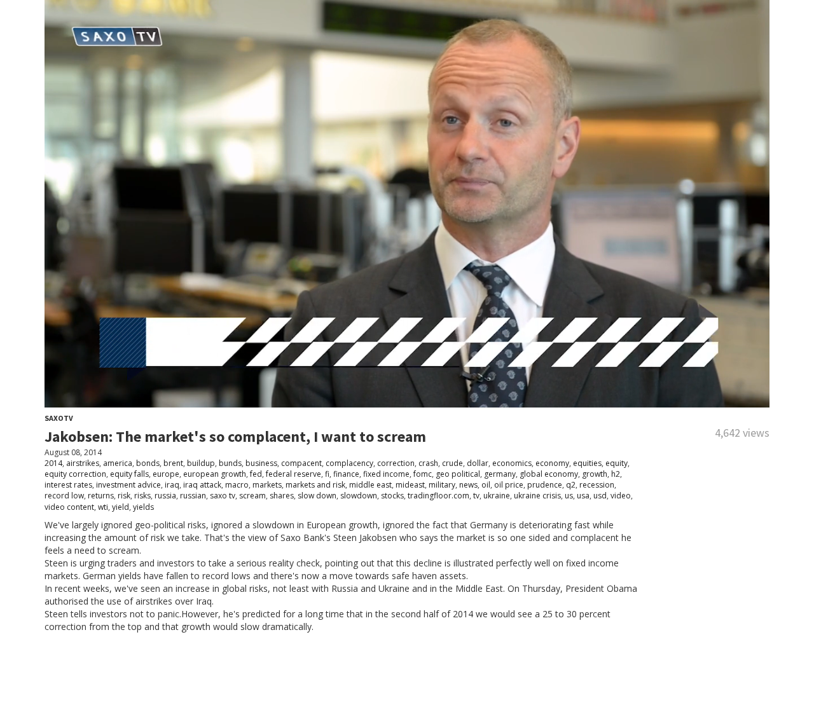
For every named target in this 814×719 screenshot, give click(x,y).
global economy (549, 474)
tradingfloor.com (438, 495)
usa (583, 495)
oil (485, 484)
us (569, 495)
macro (237, 484)
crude (452, 463)
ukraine (496, 495)
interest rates (68, 484)
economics (512, 463)
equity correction (75, 474)
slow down (317, 495)
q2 (571, 484)
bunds (230, 463)
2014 (53, 463)
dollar (477, 463)
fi (327, 474)
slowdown (358, 495)
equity (616, 463)
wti (103, 507)
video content (69, 507)
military (442, 484)
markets (267, 484)
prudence (544, 484)
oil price (508, 484)
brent (173, 463)
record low (64, 495)
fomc (422, 474)
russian (193, 495)
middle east (370, 484)
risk (124, 495)
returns (101, 495)
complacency (349, 463)
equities (587, 463)
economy (552, 463)
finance (346, 474)
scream (252, 495)
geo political (458, 474)
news (468, 484)
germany (500, 474)
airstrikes (82, 463)
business (261, 463)
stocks (392, 495)
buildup (201, 463)
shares (282, 495)
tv (476, 495)
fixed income (386, 474)
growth (594, 474)
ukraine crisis (537, 495)
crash (428, 463)
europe (166, 474)
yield (120, 507)
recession (596, 484)
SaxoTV (59, 418)
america (117, 463)
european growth (214, 474)
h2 (615, 474)
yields (143, 507)
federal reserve (293, 474)
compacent (301, 463)
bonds (148, 463)
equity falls (129, 474)
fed (256, 474)
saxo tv (222, 495)
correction (396, 463)
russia (165, 495)
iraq (172, 484)
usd (600, 495)
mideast (410, 484)
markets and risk (315, 484)
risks (142, 495)
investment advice (128, 484)
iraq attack (202, 484)
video (620, 495)
